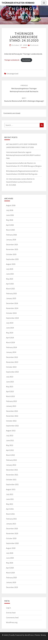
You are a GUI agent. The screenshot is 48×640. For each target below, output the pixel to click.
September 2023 (12, 372)
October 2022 (11, 421)
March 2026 (10, 230)
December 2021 (12, 470)
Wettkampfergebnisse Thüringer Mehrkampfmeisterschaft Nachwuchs (24, 88)
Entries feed (10, 613)
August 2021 (10, 489)
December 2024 (12, 303)
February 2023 (11, 401)
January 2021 (11, 524)
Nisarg (43, 635)
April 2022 (10, 450)
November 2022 (12, 416)
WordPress (29, 635)
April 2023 (10, 391)
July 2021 (9, 494)
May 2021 (9, 504)
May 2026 (9, 220)
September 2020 (12, 543)
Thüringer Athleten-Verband (18, 2)
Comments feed (12, 617)
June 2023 (10, 382)
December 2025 (12, 244)
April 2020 (10, 568)
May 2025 (9, 279)
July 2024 (9, 323)
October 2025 (11, 254)
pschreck (34, 45)
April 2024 (10, 337)
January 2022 (11, 465)
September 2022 (12, 426)
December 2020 (12, 528)
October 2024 (11, 313)
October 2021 (11, 479)
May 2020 (9, 563)
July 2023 (9, 377)
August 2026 (10, 205)
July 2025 (9, 269)
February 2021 (11, 519)
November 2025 (12, 249)
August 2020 (10, 548)
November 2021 (12, 475)
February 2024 (11, 347)
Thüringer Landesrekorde (12, 60)
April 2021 (10, 509)
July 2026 (9, 210)
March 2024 (10, 342)
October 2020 (11, 538)
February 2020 (11, 577)
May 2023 (9, 386)
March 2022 (10, 455)
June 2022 (10, 440)
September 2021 (12, 484)
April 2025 (10, 284)
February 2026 (11, 235)
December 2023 (12, 357)
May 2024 (9, 333)
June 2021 (10, 499)
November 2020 (12, 533)
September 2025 (12, 259)
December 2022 (12, 411)
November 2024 (12, 308)
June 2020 (10, 558)
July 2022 (9, 435)
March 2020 (10, 573)
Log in (8, 608)
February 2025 (11, 293)
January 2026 (11, 239)
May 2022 (9, 445)
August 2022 (10, 430)
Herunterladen (26, 60)
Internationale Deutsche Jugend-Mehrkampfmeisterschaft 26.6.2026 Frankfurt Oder (23, 155)
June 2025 (10, 274)
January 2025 (11, 298)
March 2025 (10, 288)
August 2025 (10, 264)
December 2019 (12, 587)
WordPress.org (11, 622)
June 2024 (10, 328)
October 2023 (11, 367)
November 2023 (12, 362)
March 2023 (10, 396)
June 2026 (10, 215)
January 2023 (11, 406)
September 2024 (12, 318)
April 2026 (10, 225)
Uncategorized (12, 73)
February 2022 (11, 460)
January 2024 (11, 352)
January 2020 (11, 582)
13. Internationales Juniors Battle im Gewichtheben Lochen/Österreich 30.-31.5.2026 (20, 182)
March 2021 (10, 514)
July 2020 (9, 553)
